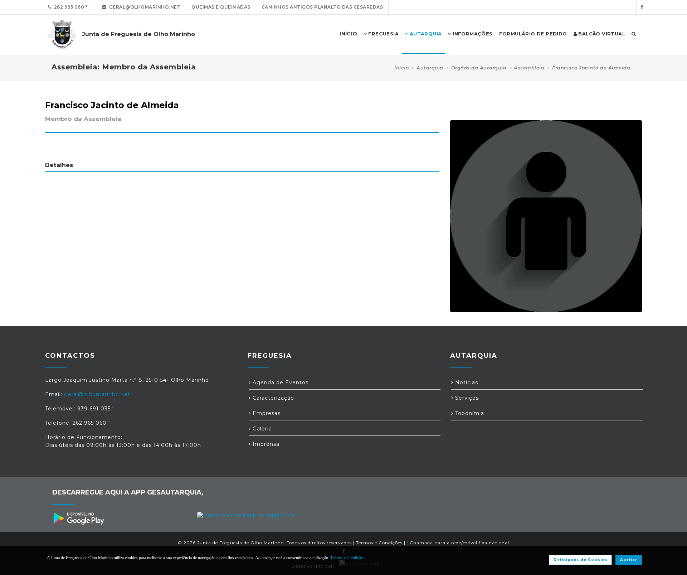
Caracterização (272, 398)
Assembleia (529, 67)
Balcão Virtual (601, 33)
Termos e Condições (379, 542)
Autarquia (425, 33)
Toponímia (468, 413)
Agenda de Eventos (279, 382)
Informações (472, 33)
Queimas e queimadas (220, 7)
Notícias (465, 382)
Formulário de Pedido (533, 33)
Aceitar (628, 559)
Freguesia (383, 33)
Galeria (261, 428)
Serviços (466, 398)
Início (401, 67)
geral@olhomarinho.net (144, 7)
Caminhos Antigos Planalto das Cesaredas (322, 7)
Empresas (266, 413)
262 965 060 (68, 7)
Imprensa (265, 444)
